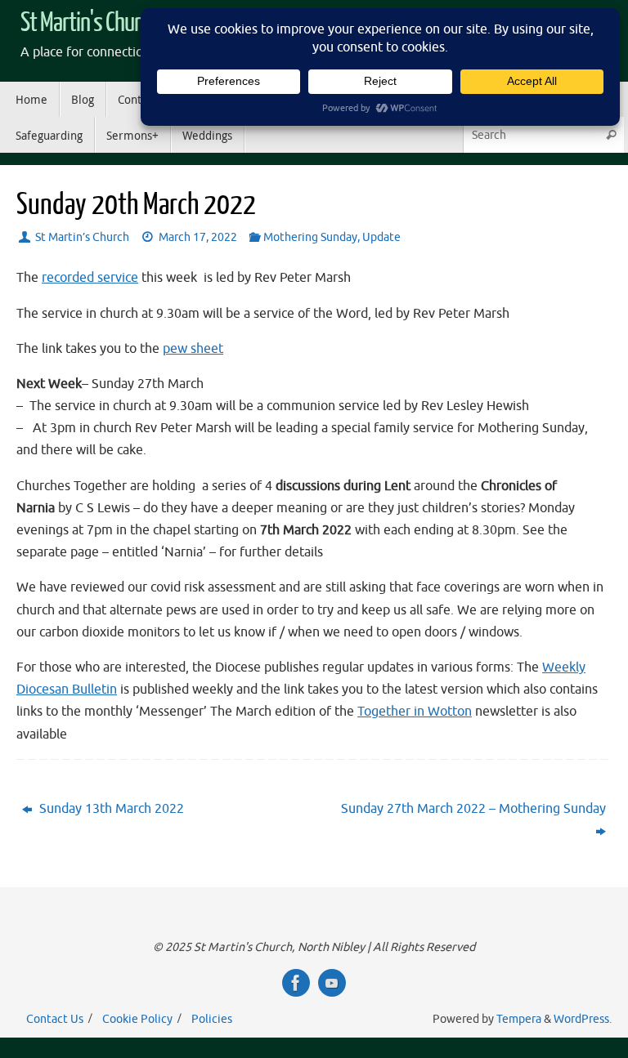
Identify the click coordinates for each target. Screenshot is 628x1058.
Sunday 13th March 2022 (110, 809)
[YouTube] (332, 983)
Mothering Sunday (310, 237)
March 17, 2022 (198, 237)
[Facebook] (296, 983)
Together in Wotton (414, 711)
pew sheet (193, 349)
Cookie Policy (137, 1018)
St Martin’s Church (82, 237)
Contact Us (54, 1018)
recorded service (90, 278)
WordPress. (583, 1018)
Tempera (518, 1018)
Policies (211, 1018)
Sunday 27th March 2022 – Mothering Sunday (473, 809)
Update (381, 237)
